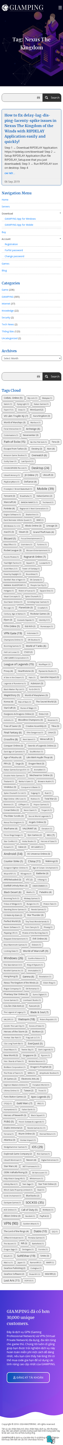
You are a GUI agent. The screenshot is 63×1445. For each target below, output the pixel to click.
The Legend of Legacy (14, 1012)
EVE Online (40, 938)
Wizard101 (10, 873)
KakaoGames (44, 496)
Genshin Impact (49, 677)
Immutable (34, 970)
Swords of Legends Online (42, 745)
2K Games (10, 1078)
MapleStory (12, 695)
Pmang (48, 927)
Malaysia (47, 398)
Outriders (26, 544)
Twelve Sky (27, 1049)
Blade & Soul (39, 1012)
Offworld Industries (13, 1238)
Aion (51, 448)
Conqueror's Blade (30, 787)
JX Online (31, 475)
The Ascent (10, 1243)
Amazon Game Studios (15, 455)
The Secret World (46, 701)
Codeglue (35, 1268)
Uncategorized (9, 338)
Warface (35, 422)
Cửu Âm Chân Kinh (14, 1006)
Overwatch (39, 455)
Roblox (35, 799)
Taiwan (28, 1090)
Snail (40, 1190)
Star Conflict (10, 841)
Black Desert (12, 892)
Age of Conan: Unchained (45, 868)
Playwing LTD (10, 933)
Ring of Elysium (35, 965)
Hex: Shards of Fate (14, 1061)
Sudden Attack (31, 1224)
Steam (23, 531)
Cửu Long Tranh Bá (13, 1043)
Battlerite (42, 873)
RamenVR (35, 1262)
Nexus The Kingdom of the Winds (21, 982)
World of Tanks (36, 646)
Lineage (51, 525)
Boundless (31, 574)
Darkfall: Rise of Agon (14, 580)
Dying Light (23, 404)
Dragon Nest (36, 763)
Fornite (43, 1249)
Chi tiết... (10, 173)
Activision (37, 683)
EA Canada (36, 580)
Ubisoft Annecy (12, 475)
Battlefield (38, 1243)
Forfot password (14, 250)
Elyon (8, 619)
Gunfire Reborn (36, 958)
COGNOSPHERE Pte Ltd (15, 468)
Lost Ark (11, 1280)
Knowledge (8, 310)
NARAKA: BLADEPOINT (15, 585)
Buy (4, 232)
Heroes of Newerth (15, 1115)
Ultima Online (11, 1090)
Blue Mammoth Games (15, 945)
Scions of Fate (36, 1026)
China (34, 861)
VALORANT (30, 828)
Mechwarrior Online (41, 775)
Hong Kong (11, 976)
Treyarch (46, 810)
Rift (24, 1243)
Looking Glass (11, 951)
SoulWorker (36, 751)
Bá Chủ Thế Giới (38, 442)
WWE (39, 520)
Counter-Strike (13, 861)
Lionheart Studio (32, 1000)
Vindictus (10, 787)
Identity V (44, 620)
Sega (20, 763)
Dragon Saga (10, 1249)
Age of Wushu (13, 757)
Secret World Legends (40, 816)
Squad (30, 563)
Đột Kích (30, 626)
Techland (48, 502)
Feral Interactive (12, 429)
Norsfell (30, 1216)
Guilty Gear (10, 461)
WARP (50, 1262)
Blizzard (10, 538)
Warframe (10, 828)
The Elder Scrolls (14, 816)
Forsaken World (41, 1085)
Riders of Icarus (27, 591)
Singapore (29, 1055)
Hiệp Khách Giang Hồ (14, 1178)
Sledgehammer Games (15, 1147)
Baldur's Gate (26, 781)
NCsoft (8, 1256)
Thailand (9, 781)
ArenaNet (39, 770)
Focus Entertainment (31, 538)
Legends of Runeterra (15, 683)
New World (11, 1055)
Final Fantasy (13, 732)
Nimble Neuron (37, 1061)
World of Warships (14, 422)
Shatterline (32, 514)
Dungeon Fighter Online (16, 868)
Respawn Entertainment (16, 939)
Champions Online (13, 640)
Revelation (45, 976)
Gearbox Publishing (14, 1268)
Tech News (8, 324)
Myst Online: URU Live (15, 799)
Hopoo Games (41, 804)
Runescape (46, 626)
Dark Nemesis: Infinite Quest (17, 520)
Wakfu (30, 892)
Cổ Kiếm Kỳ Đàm (13, 915)
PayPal (44, 1216)
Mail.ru (8, 1262)
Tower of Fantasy (30, 568)
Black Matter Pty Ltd (14, 689)
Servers (6, 206)
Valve (22, 847)
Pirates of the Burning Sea (35, 933)
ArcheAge (33, 428)
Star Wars (10, 1166)
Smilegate (27, 1249)
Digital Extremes (49, 1160)
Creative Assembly (36, 726)
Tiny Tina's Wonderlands (37, 921)
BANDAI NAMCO (29, 502)
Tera (55, 441)
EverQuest (35, 1043)
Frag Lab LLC (32, 1037)
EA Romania (32, 988)
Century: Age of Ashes (14, 614)
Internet (6, 303)
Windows (13, 958)
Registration (11, 244)
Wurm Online (26, 1133)
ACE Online (10, 1210)
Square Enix (46, 591)
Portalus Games (36, 1238)
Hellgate (9, 591)
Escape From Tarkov (15, 448)
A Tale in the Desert (14, 677)
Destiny (37, 448)
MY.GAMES (37, 847)
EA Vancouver (39, 1172)
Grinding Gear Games (38, 602)
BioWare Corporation (14, 1067)
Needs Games (38, 909)
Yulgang (35, 793)
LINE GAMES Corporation (16, 658)
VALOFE (8, 1019)
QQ (54, 1231)
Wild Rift (50, 1274)
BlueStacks (32, 1195)
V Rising (42, 880)
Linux (52, 732)
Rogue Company (12, 988)
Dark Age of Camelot (14, 751)
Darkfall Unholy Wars (15, 885)
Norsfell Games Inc (13, 970)
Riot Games (43, 1154)
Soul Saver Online (13, 602)
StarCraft (9, 707)
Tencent (9, 496)
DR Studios (34, 640)
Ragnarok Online (35, 556)
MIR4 (31, 1073)
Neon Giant (30, 810)
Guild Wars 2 (10, 568)
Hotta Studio (29, 841)
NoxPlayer (44, 664)
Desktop (40, 468)
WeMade (48, 1210)
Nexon (31, 1159)
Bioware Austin (46, 781)
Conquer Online (13, 745)
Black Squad (37, 1115)
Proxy (8, 670)
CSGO (28, 652)
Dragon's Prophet (40, 1067)
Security (6, 317)
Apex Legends (40, 1096)
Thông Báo (8, 331)
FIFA (7, 763)
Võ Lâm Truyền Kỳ (16, 415)
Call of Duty (29, 1209)
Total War (51, 798)
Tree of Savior (12, 726)
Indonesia (32, 633)
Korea (8, 701)
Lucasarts (44, 563)
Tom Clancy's (32, 927)
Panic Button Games (15, 1096)
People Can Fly (38, 585)
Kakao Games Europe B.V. (16, 770)
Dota (21, 410)
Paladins (45, 892)
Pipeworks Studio (47, 671)
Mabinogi (52, 861)
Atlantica (9, 1139)
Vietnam (26, 1019)
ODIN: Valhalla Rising (15, 1172)
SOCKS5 (35, 1202)
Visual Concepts (12, 596)
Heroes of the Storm (15, 1031)
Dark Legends (45, 1049)
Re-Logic (9, 608)
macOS (9, 531)
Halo (32, 677)
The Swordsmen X (13, 965)
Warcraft (10, 502)
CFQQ (8, 1103)
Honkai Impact (28, 1140)
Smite (44, 1255)
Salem (8, 404)
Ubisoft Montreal (12, 1160)
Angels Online (37, 822)
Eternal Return (47, 1134)
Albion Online (12, 1215)
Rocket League (12, 550)
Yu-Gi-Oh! (34, 689)
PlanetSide (26, 607)
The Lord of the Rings (16, 1231)
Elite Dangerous (35, 732)
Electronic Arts (30, 1078)
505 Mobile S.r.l (12, 526)
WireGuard (36, 409)
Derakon (47, 828)
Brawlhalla (26, 496)
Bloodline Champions (30, 719)
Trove (42, 1090)
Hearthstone (26, 671)
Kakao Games (41, 404)
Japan (21, 1262)
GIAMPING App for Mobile (19, 224)
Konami (8, 847)
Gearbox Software (14, 1274)
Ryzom (45, 1055)
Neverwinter (30, 435)
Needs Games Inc (36, 1128)
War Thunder (35, 915)
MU (51, 835)
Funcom (34, 1006)
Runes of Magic (28, 708)
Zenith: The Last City (14, 1026)
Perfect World (12, 921)
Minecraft (46, 739)
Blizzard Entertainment (38, 550)
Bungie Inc (32, 904)
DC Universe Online (38, 853)
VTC (29, 879)
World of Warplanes (36, 695)
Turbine (42, 544)
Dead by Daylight (12, 574)
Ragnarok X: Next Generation (34, 508)
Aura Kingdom (41, 415)
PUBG (9, 1121)
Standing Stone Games (15, 909)
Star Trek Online (47, 1184)
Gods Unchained (12, 1196)
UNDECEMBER (39, 886)
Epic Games (35, 835)
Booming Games (12, 646)
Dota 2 (43, 714)
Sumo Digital (39, 994)
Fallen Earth (28, 1109)
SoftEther (26, 1256)
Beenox (8, 804)
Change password (14, 256)
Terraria (8, 1134)
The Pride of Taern (13, 1073)
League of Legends (19, 664)
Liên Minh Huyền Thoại (40, 757)
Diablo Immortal (13, 1127)
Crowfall (42, 608)
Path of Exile (14, 442)
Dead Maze (10, 1049)
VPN (11, 1223)
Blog (4, 270)
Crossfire (11, 739)
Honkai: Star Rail (12, 1037)
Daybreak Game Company (18, 1153)
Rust (48, 793)
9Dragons (26, 873)
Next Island (29, 739)
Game (5, 289)
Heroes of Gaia (48, 841)
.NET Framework (30, 1166)
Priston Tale (50, 904)
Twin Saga (28, 1184)
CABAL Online (13, 397)
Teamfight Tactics (12, 563)
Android (13, 854)
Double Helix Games (14, 775)
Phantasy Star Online (16, 994)
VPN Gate (13, 633)
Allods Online (33, 525)
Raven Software (12, 927)
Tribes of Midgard (13, 904)
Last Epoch (27, 461)
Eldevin (36, 945)
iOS (37, 1147)
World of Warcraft (35, 951)
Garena (28, 976)
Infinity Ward (10, 1184)
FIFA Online (12, 626)
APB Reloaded (12, 879)
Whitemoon (36, 1178)
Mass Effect (10, 544)
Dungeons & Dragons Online (19, 714)
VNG (40, 1103)
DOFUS (29, 1280)
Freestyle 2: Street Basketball (18, 489)
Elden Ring (49, 983)
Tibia (55, 726)
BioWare (37, 1031)
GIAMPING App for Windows (20, 218)
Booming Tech (11, 898)
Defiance (30, 481)
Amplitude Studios (49, 1073)
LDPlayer (23, 804)
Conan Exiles (11, 810)
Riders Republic (48, 1019)
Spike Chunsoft (33, 596)
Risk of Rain (24, 702)
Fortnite (9, 508)
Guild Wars (24, 1103)
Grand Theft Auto (43, 532)
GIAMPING (7, 296)
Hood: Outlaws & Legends (31, 1122)
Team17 (8, 410)
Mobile (45, 488)
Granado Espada (25, 620)
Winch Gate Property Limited (18, 1190)
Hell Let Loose (11, 652)
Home (5, 199)
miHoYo (8, 720)
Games (5, 263)
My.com (32, 398)
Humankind (10, 1109)
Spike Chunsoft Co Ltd (15, 793)
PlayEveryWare (11, 482)
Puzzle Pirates (11, 557)
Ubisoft (48, 475)
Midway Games (32, 898)
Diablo (40, 1231)
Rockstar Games (39, 613)
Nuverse (52, 720)
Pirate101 (34, 1274)
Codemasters (11, 435)
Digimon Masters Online (16, 1085)
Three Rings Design (13, 835)
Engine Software (12, 514)
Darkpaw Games (12, 1202)
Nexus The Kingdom (14, 822)
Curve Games (11, 1000)
